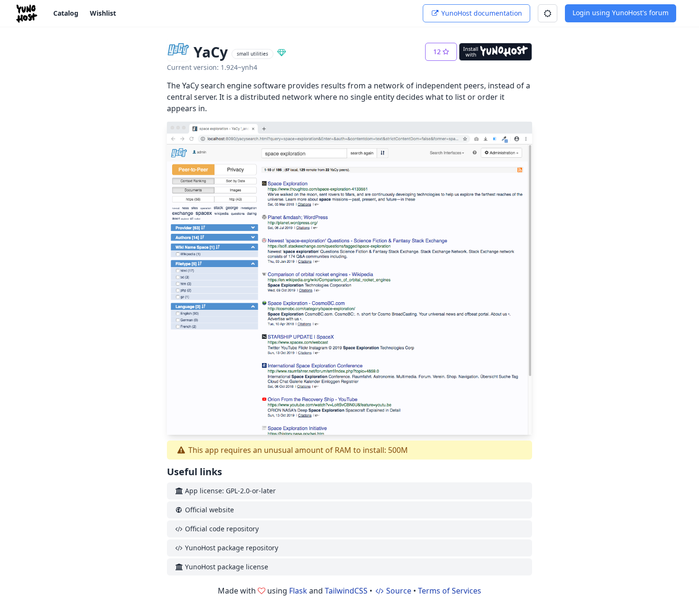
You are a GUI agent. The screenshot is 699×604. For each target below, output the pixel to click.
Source (397, 590)
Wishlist (103, 13)
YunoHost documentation (480, 13)
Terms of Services (449, 590)
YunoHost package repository (230, 547)
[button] (547, 13)
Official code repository (221, 528)
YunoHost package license (225, 566)
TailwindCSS (346, 590)
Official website (208, 509)
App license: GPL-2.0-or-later (229, 490)
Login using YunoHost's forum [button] (621, 12)
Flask (298, 590)
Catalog (65, 13)
